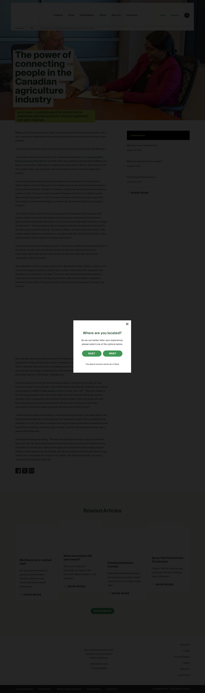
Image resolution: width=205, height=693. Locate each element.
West (112, 353)
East (91, 353)
